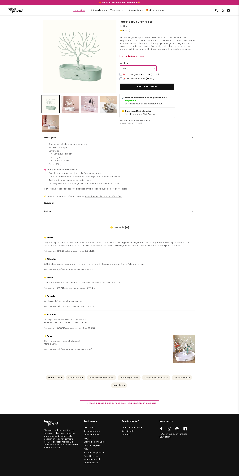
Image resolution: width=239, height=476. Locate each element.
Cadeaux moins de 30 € (156, 377)
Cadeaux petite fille (129, 377)
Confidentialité (91, 462)
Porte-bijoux (119, 385)
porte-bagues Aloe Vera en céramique (103, 196)
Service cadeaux (92, 431)
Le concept (89, 427)
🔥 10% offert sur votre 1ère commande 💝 (119, 2)
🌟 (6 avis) (124, 30)
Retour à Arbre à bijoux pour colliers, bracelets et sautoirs (121, 403)
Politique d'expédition (94, 452)
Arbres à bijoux (55, 377)
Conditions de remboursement (92, 458)
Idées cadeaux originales (101, 377)
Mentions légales (92, 445)
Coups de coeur (182, 377)
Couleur (124, 63)
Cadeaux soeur (75, 377)
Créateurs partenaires (95, 441)
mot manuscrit (138, 78)
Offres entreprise (92, 434)
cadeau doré (143, 74)
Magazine (88, 438)
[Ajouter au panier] (147, 87)
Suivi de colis (128, 431)
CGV (86, 449)
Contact (126, 434)
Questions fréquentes (132, 427)
